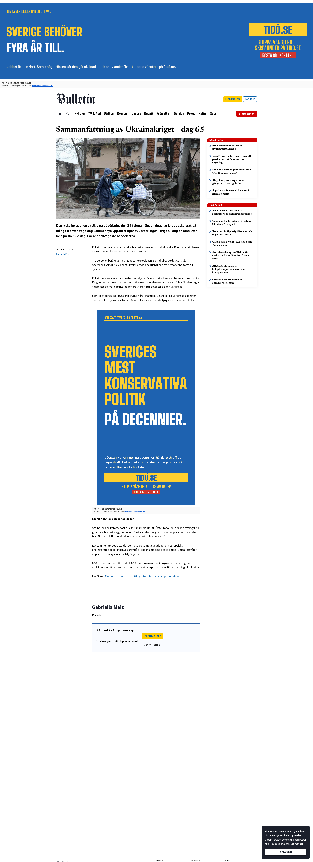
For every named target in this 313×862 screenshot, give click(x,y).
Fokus (191, 114)
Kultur (203, 114)
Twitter (227, 860)
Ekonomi (122, 114)
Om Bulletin (195, 860)
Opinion (179, 114)
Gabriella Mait (63, 254)
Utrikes (109, 114)
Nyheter (80, 114)
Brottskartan (246, 113)
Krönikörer (163, 114)
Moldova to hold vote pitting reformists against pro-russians (142, 576)
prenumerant (130, 641)
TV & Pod (94, 114)
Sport (213, 114)
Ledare (136, 114)
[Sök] (68, 114)
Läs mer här (296, 843)
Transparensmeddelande (42, 85)
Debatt (148, 114)
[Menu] (60, 114)
